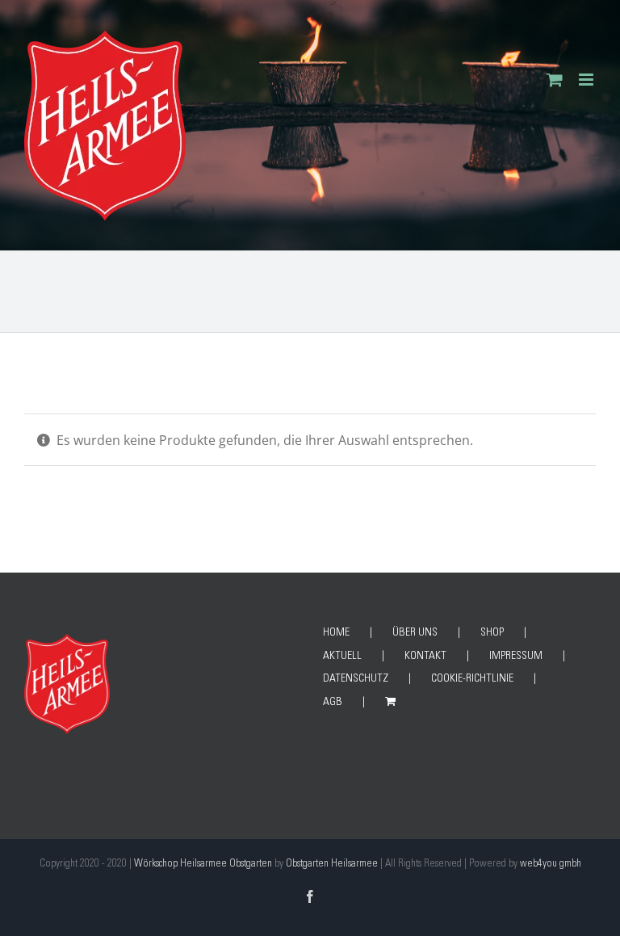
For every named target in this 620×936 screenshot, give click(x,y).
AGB (332, 702)
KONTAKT (425, 656)
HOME (336, 633)
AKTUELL (342, 656)
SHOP (492, 633)
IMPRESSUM (515, 656)
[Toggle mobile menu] (587, 79)
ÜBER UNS (415, 633)
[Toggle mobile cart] (555, 79)
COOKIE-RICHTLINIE (472, 679)
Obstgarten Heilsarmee (332, 864)
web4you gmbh (550, 864)
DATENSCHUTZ (355, 679)
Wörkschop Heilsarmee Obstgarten (203, 864)
